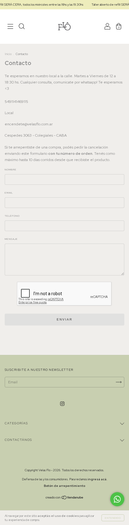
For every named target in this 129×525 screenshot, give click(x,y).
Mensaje (11, 238)
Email (9, 192)
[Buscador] (21, 27)
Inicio (8, 54)
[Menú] (10, 27)
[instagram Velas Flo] (62, 403)
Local (9, 112)
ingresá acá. (97, 479)
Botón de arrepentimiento (64, 486)
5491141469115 (16, 101)
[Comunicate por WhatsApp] (117, 499)
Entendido (113, 517)
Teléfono (12, 215)
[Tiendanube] (64, 498)
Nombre (11, 169)
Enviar (64, 319)
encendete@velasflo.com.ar (29, 124)
